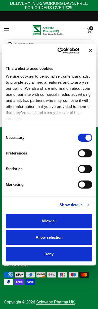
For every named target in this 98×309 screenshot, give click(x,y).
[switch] (85, 153)
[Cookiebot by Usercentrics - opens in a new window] (59, 50)
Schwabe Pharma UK (55, 302)
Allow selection (49, 237)
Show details (71, 205)
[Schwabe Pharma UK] (47, 30)
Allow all (49, 221)
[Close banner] (90, 50)
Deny (49, 254)
